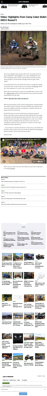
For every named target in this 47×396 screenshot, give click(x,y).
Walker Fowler (10, 93)
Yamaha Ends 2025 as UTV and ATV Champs (17, 323)
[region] (23, 391)
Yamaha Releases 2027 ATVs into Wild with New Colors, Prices (23, 239)
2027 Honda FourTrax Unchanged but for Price (37, 243)
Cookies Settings (6, 383)
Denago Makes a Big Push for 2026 (22, 244)
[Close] (45, 389)
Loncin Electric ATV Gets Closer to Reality (23, 233)
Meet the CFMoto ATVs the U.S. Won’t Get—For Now (9, 234)
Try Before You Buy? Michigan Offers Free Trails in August (8, 245)
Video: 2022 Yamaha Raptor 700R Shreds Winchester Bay (13, 198)
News (4, 231)
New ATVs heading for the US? (6, 305)
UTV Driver (24, 380)
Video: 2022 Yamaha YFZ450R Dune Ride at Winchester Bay (14, 204)
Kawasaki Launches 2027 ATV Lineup (36, 233)
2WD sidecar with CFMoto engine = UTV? (40, 284)
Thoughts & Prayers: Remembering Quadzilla (9, 239)
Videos (2, 14)
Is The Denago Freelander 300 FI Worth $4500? (7, 283)
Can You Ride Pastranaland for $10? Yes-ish (29, 306)
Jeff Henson (5, 27)
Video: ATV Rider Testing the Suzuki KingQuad (11, 192)
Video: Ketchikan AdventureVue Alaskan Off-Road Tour (13, 181)
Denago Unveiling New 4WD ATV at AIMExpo (18, 347)
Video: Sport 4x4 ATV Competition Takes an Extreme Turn (13, 187)
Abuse (18, 380)
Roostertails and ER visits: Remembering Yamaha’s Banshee (17, 284)
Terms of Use (5, 380)
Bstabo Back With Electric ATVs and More (37, 238)
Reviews (4, 279)
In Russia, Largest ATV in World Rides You (28, 323)
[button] (39, 376)
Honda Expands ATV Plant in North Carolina (39, 364)
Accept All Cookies (23, 393)
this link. (36, 86)
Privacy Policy (12, 380)
